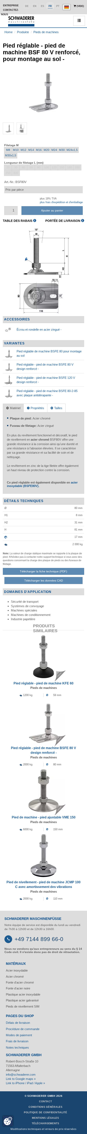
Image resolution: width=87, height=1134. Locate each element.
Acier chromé (15, 976)
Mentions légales (45, 1118)
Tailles (57, 408)
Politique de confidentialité (45, 1112)
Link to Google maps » (21, 1079)
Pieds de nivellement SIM (22, 1006)
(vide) (80, 6)
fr (50, 6)
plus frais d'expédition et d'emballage (61, 202)
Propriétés (37, 408)
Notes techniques (17, 1047)
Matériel (14, 408)
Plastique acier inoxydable (23, 994)
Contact (45, 1101)
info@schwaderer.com (21, 1074)
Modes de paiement (19, 1035)
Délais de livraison (18, 1022)
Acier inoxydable (17, 970)
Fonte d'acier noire (18, 988)
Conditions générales (45, 1107)
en (34, 6)
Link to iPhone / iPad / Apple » (25, 1083)
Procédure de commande (22, 1029)
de (27, 6)
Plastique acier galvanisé (22, 1000)
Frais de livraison (17, 1041)
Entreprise (11, 5)
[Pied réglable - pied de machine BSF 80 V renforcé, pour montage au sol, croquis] (43, 271)
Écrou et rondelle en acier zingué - (39, 329)
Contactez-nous (10, 12)
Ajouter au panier (52, 210)
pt (57, 6)
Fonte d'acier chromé (20, 982)
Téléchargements (45, 1123)
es (42, 6)
